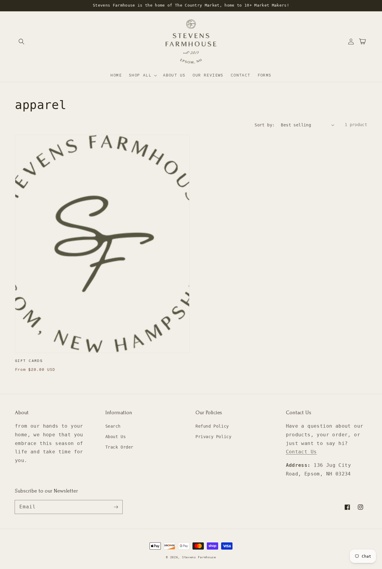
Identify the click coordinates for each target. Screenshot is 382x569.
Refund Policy (212, 426)
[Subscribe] (115, 506)
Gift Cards (29, 360)
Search (113, 426)
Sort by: (265, 125)
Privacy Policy (213, 436)
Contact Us (301, 452)
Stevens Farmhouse (199, 557)
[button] (21, 41)
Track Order (119, 447)
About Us (115, 436)
